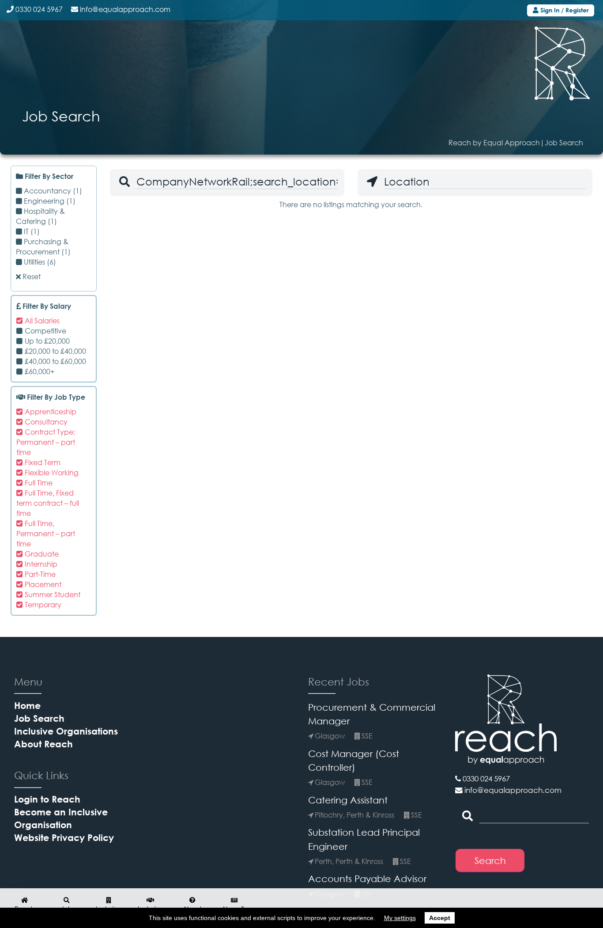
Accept (439, 917)
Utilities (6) (39, 262)
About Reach (43, 743)
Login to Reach (47, 798)
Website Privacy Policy (64, 837)
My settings (400, 917)
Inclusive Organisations (66, 730)
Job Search (39, 718)
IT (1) (31, 232)
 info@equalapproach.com (508, 790)
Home (27, 705)
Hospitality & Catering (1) (40, 216)
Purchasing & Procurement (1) (43, 247)
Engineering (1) (48, 201)
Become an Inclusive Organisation (61, 818)
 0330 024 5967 (482, 778)
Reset (31, 277)
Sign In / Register (563, 10)
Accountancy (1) (52, 191)
